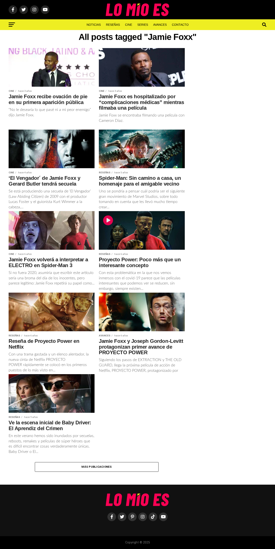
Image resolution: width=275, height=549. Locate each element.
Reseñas (113, 24)
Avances (160, 24)
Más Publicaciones (96, 466)
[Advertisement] (230, 118)
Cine (128, 24)
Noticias (94, 24)
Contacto (180, 24)
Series (142, 24)
